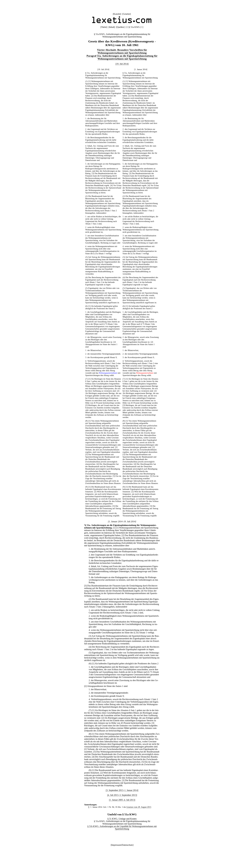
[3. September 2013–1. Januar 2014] (122, 790)
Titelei (104, 27)
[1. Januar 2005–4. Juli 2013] (122, 800)
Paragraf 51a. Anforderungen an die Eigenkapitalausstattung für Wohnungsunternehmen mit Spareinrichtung (122, 57)
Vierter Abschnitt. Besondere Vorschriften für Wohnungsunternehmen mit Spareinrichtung (122, 51)
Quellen (120, 27)
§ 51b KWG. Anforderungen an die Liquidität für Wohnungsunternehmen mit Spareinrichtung (122, 827)
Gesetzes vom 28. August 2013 (139, 807)
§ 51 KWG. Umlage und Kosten (122, 818)
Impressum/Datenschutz (122, 845)
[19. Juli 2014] (122, 64)
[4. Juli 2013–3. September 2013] (122, 795)
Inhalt (111, 27)
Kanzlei (117, 14)
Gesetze (126, 14)
